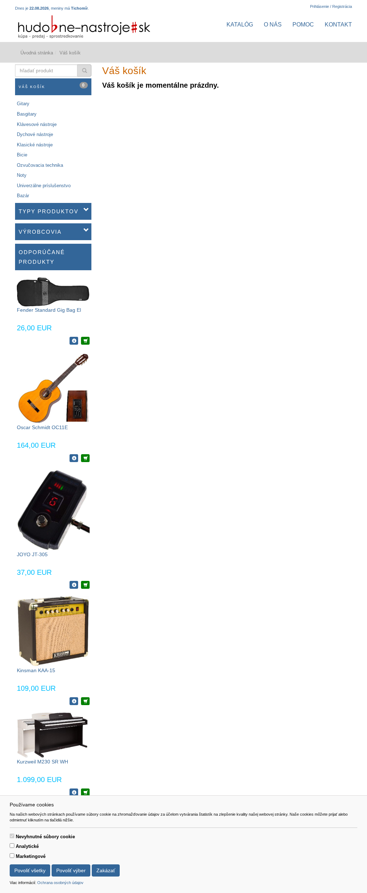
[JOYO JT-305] (53, 509)
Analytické (27, 846)
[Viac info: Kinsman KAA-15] (74, 701)
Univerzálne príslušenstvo (44, 185)
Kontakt (338, 24)
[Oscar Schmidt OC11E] (53, 387)
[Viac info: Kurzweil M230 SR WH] (74, 792)
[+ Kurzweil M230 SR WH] (85, 792)
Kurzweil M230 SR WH (42, 762)
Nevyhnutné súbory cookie (45, 836)
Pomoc (303, 24)
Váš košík (52, 86)
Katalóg (240, 24)
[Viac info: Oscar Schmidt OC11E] (74, 458)
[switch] (12, 836)
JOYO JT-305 (32, 554)
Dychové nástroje (35, 134)
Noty (22, 175)
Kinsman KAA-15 (36, 670)
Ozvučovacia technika (40, 165)
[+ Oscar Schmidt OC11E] (85, 458)
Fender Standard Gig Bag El (49, 310)
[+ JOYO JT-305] (85, 585)
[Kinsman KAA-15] (53, 631)
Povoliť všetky (30, 870)
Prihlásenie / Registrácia (331, 6)
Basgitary (27, 114)
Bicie (22, 154)
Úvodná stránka (36, 52)
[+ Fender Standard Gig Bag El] (85, 341)
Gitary (23, 103)
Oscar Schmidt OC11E (42, 427)
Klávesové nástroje (37, 124)
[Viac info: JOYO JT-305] (74, 585)
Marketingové (31, 856)
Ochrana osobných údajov (60, 882)
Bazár (23, 195)
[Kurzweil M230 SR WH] (53, 734)
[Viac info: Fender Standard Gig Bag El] (74, 341)
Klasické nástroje (35, 144)
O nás (273, 24)
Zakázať (105, 870)
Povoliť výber (71, 870)
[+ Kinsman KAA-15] (85, 701)
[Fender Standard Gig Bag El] (53, 291)
